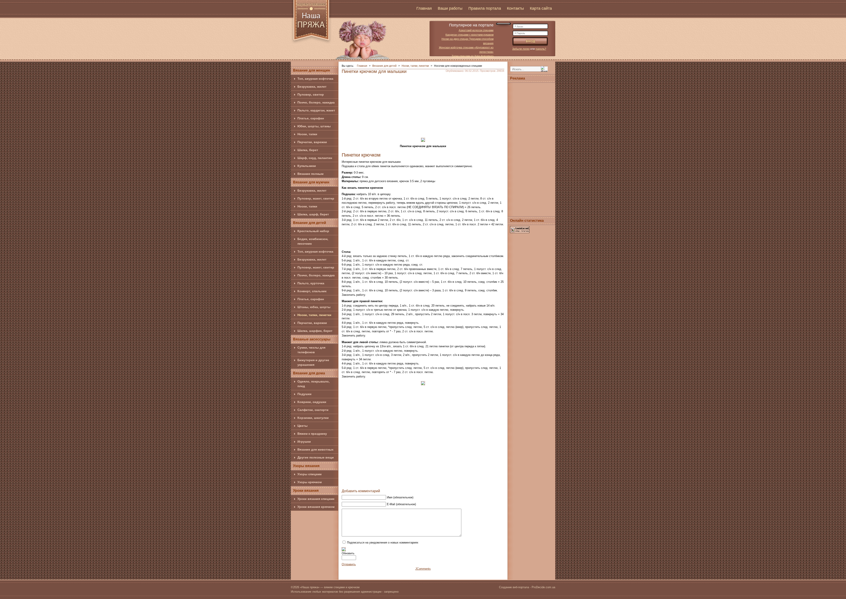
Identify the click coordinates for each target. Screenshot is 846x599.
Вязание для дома (309, 373)
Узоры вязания (306, 466)
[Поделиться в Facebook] (405, 482)
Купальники (306, 166)
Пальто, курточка (310, 283)
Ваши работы (450, 8)
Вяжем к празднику (312, 433)
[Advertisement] (423, 104)
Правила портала (484, 8)
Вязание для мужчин (311, 182)
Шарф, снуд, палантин (314, 158)
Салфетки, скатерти (312, 410)
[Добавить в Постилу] (430, 482)
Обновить (348, 553)
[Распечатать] (447, 482)
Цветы (302, 425)
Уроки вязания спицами (315, 499)
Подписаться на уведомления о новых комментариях (382, 542)
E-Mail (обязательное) (401, 504)
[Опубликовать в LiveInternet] (439, 482)
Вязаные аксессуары (311, 339)
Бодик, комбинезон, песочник (312, 241)
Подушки (304, 394)
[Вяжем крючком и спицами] (311, 22)
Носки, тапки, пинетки (314, 315)
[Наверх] (397, 482)
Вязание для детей (309, 223)
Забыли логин (521, 48)
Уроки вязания (306, 490)
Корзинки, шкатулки (313, 418)
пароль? (541, 48)
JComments (423, 568)
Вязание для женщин (311, 70)
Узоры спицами (309, 474)
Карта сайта (541, 8)
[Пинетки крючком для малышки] (423, 139)
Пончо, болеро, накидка (316, 102)
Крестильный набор (313, 231)
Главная (424, 8)
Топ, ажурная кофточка (315, 78)
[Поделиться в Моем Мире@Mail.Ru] (422, 482)
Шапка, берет (307, 150)
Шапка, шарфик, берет (314, 331)
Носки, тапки (307, 134)
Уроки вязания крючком (315, 506)
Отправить (349, 564)
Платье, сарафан (310, 118)
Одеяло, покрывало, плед (313, 384)
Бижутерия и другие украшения (313, 362)
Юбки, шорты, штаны (314, 126)
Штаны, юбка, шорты (313, 307)
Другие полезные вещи (315, 457)
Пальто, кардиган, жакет (316, 110)
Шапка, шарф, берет (313, 214)
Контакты (515, 8)
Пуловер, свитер (310, 94)
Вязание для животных (315, 449)
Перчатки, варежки (312, 142)
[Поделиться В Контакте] (413, 482)
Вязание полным (310, 174)
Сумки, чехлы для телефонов (311, 350)
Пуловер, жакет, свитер (315, 198)
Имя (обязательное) (400, 497)
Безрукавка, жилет (312, 86)
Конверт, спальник (312, 291)
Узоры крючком (309, 482)
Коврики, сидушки (311, 402)
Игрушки (304, 441)
